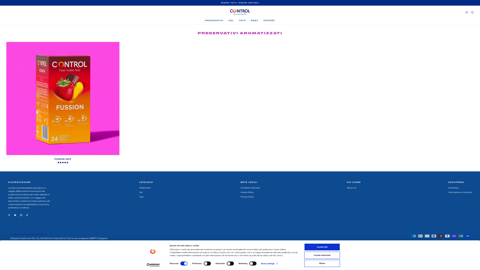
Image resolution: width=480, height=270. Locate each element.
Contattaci (453, 188)
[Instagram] (21, 215)
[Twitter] (15, 215)
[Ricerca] (472, 12)
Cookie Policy (247, 192)
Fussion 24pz (62, 159)
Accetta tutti (322, 247)
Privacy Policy (247, 197)
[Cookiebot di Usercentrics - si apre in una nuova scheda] (153, 265)
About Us (351, 188)
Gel (231, 20)
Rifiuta (322, 263)
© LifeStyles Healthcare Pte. (28, 235)
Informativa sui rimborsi (460, 192)
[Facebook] (9, 215)
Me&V (254, 20)
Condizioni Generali (250, 188)
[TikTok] (27, 215)
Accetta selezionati (322, 255)
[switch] (207, 264)
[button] (63, 162)
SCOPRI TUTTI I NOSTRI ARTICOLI (240, 3)
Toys (242, 20)
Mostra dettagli (267, 263)
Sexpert (269, 20)
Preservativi (214, 20)
